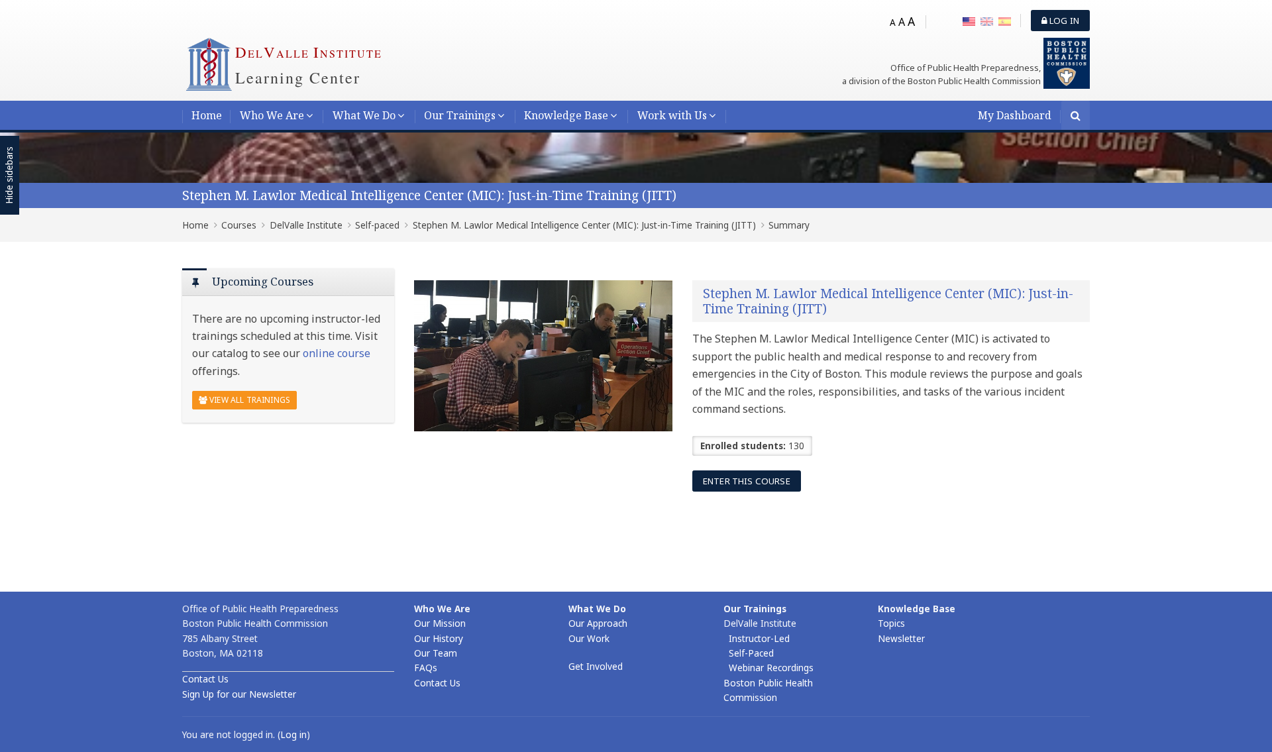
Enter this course (746, 481)
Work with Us (672, 115)
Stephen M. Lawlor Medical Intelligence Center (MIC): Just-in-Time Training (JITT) (429, 195)
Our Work (589, 638)
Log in (1063, 21)
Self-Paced (751, 653)
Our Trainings (460, 115)
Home (206, 115)
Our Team (435, 653)
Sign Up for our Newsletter (239, 694)
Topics (891, 623)
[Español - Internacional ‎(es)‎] (1004, 20)
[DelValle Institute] (208, 63)
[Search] (1075, 116)
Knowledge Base (566, 115)
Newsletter (901, 638)
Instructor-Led (759, 638)
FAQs (425, 667)
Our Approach (597, 623)
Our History (438, 638)
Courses (238, 225)
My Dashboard (1014, 115)
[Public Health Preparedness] (1066, 62)
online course (336, 353)
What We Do (364, 115)
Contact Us (205, 678)
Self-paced (377, 225)
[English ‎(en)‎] (986, 20)
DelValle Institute (306, 225)
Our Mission (440, 623)
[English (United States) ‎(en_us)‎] (969, 20)
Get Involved (595, 666)
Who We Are (272, 115)
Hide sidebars (9, 176)
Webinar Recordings (771, 667)
